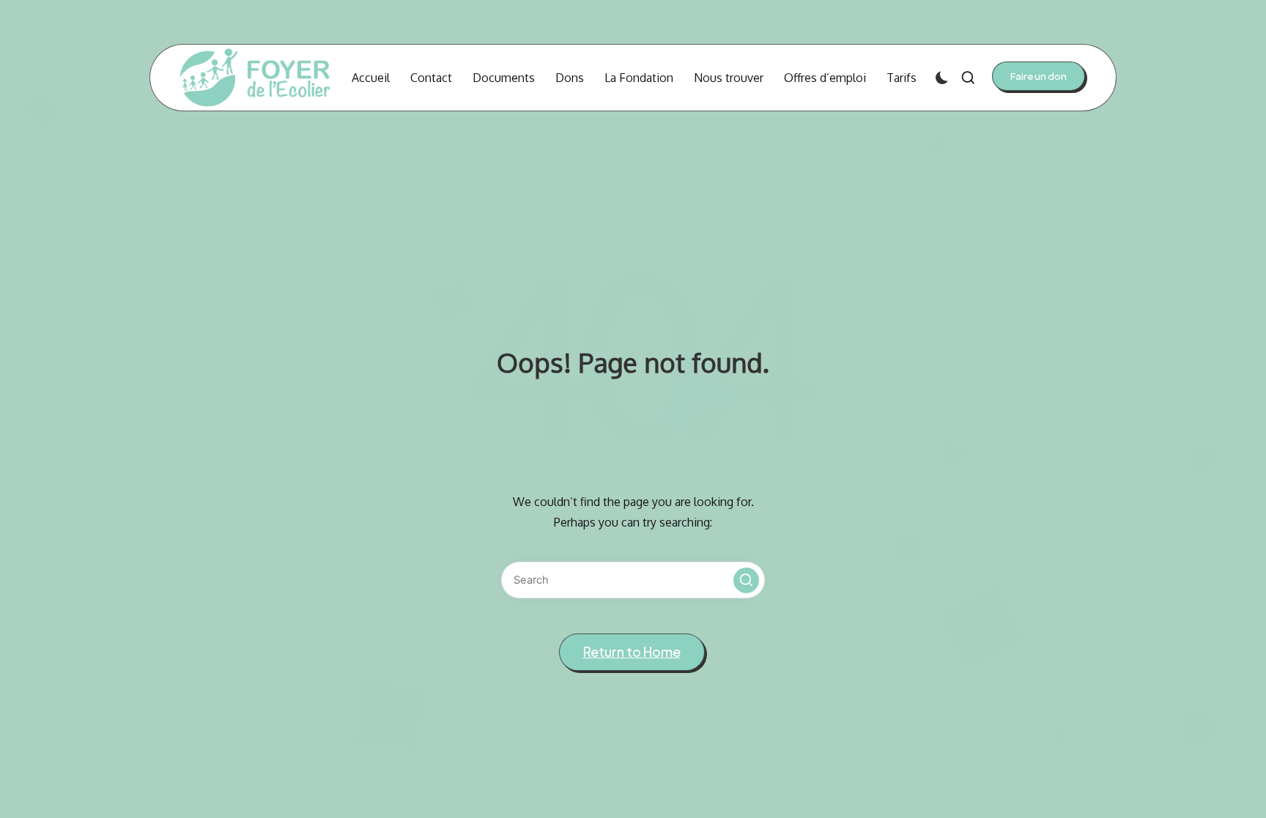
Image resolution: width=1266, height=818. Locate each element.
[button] (1038, 76)
